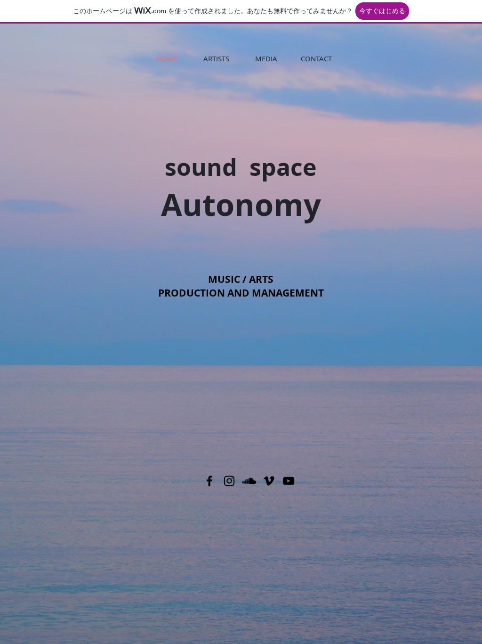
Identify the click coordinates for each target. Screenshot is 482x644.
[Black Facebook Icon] (209, 481)
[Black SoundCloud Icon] (249, 481)
